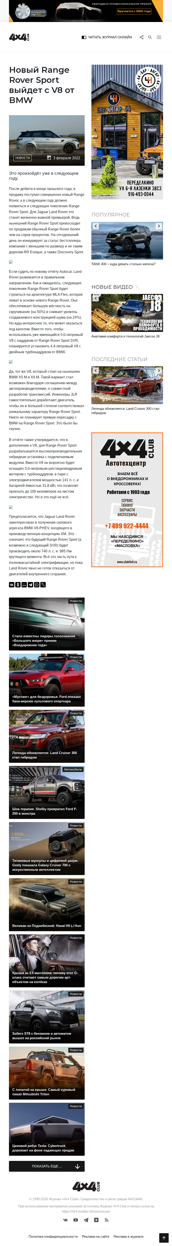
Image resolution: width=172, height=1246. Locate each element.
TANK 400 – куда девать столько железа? (123, 264)
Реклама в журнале (129, 1236)
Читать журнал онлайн (107, 37)
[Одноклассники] (18, 584)
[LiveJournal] (43, 584)
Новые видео (115, 287)
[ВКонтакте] (11, 584)
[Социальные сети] (141, 37)
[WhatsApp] (36, 584)
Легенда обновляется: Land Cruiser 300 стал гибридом (125, 411)
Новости (22, 158)
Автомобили (73, 769)
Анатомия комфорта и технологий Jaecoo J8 (125, 336)
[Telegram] (30, 584)
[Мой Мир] (24, 584)
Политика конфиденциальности (53, 1236)
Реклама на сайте (95, 1236)
